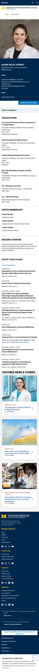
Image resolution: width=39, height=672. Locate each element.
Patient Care (6, 551)
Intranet (3, 600)
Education (5, 587)
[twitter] (9, 546)
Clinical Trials (5, 571)
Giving (3, 540)
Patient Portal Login (7, 559)
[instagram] (6, 546)
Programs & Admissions (8, 590)
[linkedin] (9, 583)
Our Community (5, 593)
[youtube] (13, 546)
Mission (3, 534)
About (3, 532)
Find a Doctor (5, 554)
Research (4, 568)
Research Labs (5, 573)
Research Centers (6, 576)
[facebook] (2, 546)
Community (4, 537)
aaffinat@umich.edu (7, 97)
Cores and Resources (7, 578)
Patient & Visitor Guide (7, 556)
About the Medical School (8, 598)
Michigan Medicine (8, 529)
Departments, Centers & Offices (10, 595)
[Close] (35, 658)
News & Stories (5, 542)
